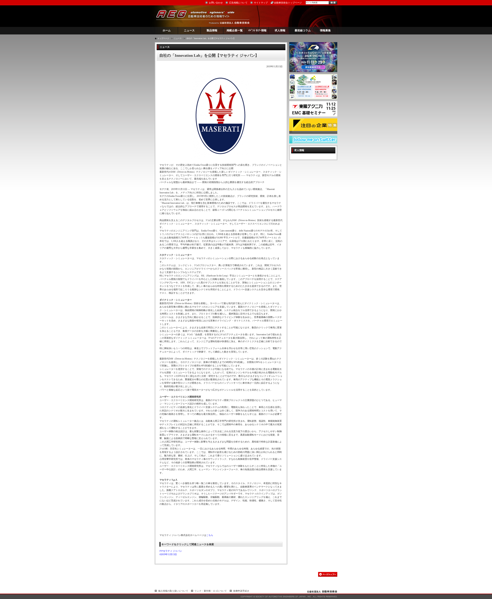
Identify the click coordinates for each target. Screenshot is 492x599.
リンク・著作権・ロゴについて (210, 591)
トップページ (163, 38)
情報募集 (325, 30)
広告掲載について (238, 2)
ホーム (167, 30)
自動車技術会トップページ (288, 2)
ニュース (189, 30)
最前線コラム (303, 30)
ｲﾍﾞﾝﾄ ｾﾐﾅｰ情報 (257, 30)
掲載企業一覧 (235, 30)
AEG (198, 16)
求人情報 (280, 30)
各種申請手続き (241, 591)
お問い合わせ (216, 2)
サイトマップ (261, 2)
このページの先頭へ (327, 574)
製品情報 (212, 30)
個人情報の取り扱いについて (173, 591)
